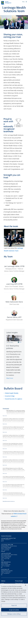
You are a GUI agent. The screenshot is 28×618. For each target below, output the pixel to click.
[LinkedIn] (3, 551)
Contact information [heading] (6, 536)
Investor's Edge (10, 396)
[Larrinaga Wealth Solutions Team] (14, 22)
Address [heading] (3, 581)
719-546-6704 (7, 564)
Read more (9, 378)
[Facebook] (3, 541)
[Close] (25, 585)
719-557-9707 (6, 550)
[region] (14, 600)
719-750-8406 (6, 566)
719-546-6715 (7, 548)
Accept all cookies (14, 610)
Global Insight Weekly (11, 393)
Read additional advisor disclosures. (9, 501)
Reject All (14, 605)
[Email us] (1, 541)
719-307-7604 (6, 558)
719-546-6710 (7, 557)
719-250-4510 (6, 573)
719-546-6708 (7, 572)
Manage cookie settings (14, 614)
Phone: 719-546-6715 (5, 539)
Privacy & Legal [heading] (19, 581)
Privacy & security (18, 583)
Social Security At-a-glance (13, 399)
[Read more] (5, 415)
